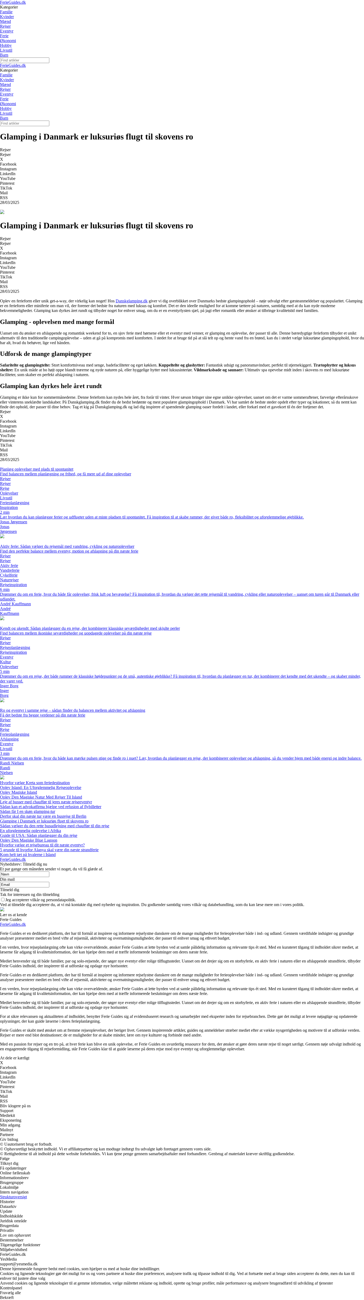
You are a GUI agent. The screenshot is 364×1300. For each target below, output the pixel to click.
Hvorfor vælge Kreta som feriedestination (35, 782)
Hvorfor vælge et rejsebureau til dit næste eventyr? (42, 845)
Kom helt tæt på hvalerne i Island (28, 854)
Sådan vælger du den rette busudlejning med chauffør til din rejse (54, 826)
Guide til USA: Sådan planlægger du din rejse (38, 835)
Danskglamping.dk (132, 301)
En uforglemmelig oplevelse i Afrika (30, 830)
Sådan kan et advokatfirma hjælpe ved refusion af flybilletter (50, 806)
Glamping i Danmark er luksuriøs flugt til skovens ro (44, 821)
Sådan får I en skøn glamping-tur (27, 811)
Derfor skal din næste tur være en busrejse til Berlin (43, 816)
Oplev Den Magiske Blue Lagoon (28, 840)
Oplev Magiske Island (18, 792)
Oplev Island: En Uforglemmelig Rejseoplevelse (40, 787)
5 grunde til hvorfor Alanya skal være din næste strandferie (49, 850)
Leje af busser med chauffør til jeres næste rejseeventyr (46, 802)
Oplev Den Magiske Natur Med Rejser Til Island (41, 797)
